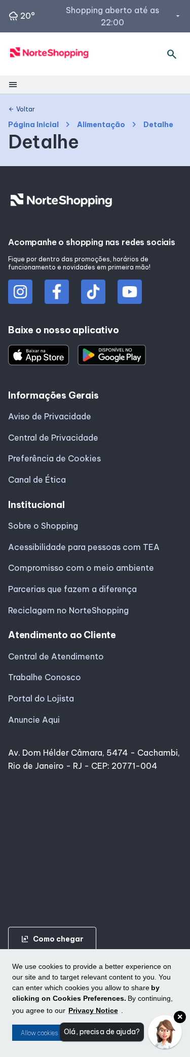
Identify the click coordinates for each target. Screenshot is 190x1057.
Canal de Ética (37, 480)
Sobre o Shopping (43, 526)
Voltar (21, 109)
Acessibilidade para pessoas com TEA (84, 547)
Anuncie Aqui (34, 720)
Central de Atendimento (56, 656)
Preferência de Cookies (54, 458)
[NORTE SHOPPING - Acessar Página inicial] (49, 53)
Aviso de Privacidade (49, 416)
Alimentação (101, 125)
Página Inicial (33, 125)
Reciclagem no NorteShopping (68, 610)
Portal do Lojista (41, 698)
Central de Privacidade (53, 438)
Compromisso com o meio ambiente (81, 568)
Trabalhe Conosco (44, 677)
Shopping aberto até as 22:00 (124, 16)
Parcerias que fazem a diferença (72, 589)
